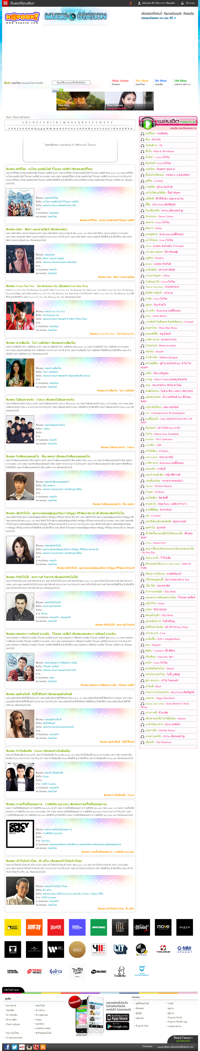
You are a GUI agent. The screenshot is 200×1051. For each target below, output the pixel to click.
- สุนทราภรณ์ (165, 521)
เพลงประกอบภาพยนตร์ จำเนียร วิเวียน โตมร (65, 319)
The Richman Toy (51, 315)
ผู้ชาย (171, 1013)
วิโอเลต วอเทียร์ (51, 666)
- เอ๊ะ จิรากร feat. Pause (166, 627)
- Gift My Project (160, 730)
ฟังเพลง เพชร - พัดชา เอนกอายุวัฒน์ (116, 277)
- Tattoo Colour (159, 216)
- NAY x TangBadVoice (162, 638)
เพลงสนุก (54, 212)
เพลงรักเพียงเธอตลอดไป (57, 481)
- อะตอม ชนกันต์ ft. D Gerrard (164, 246)
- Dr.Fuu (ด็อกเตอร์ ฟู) (164, 210)
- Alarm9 (154, 351)
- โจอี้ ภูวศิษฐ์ (162, 674)
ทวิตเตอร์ (90, 993)
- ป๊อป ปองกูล (155, 609)
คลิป (12, 993)
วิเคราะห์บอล (13, 1024)
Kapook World (175, 1017)
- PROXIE (153, 139)
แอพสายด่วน (174, 1026)
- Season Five (155, 542)
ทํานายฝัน (11, 1019)
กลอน (129, 993)
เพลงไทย (62, 108)
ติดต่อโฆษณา (183, 1039)
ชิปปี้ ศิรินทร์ (49, 723)
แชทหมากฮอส (148, 993)
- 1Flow (157, 275)
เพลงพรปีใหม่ (51, 198)
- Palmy (153, 228)
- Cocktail (154, 180)
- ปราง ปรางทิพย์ (160, 269)
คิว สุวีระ (47, 890)
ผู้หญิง (139, 1013)
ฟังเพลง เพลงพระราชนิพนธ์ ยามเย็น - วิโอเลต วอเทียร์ (107, 685)
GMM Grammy (48, 784)
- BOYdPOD (158, 509)
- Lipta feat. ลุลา (159, 656)
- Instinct (165, 718)
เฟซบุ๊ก (70, 993)
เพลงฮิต (10, 1010)
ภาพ (31, 993)
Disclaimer (148, 1046)
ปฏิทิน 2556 (51, 993)
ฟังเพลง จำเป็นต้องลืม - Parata (119, 795)
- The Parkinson (158, 742)
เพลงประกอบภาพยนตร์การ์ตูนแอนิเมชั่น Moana (66, 375)
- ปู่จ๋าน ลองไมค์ (159, 186)
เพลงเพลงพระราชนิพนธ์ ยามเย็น (61, 662)
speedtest (40, 1023)
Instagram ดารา (109, 993)
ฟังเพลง (140, 1008)
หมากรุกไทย (168, 993)
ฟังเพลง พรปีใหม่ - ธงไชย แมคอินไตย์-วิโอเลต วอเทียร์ (107, 220)
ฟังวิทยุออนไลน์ (43, 1033)
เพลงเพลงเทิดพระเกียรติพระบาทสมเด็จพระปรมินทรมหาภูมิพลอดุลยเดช (85, 844)
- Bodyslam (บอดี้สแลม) (164, 234)
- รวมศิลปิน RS (163, 573)
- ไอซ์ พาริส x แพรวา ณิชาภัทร (169, 391)
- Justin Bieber (156, 315)
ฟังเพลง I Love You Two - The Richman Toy (112, 333)
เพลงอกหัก (65, 617)
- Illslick (159, 668)
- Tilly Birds (160, 591)
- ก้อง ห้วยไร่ (155, 304)
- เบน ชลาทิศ (157, 585)
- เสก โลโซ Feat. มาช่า (162, 427)
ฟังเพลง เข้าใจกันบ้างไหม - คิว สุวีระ (116, 908)
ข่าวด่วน (40, 1010)
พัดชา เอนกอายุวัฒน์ (53, 258)
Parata (46, 776)
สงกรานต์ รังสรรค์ (52, 606)
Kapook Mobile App (177, 1021)
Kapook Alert (142, 1025)
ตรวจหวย (11, 1005)
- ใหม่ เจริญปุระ (157, 373)
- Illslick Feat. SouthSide (162, 433)
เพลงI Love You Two (55, 311)
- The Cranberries (158, 439)
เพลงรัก (53, 269)
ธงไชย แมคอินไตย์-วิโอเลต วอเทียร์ (61, 201)
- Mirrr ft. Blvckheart (159, 151)
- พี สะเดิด (156, 712)
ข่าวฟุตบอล (42, 1015)
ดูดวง (171, 1008)
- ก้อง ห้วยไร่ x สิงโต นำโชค (163, 385)
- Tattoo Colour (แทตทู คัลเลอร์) (166, 379)
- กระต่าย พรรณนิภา (164, 480)
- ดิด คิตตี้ (156, 497)
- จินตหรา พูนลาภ (160, 169)
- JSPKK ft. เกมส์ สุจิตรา (167, 174)
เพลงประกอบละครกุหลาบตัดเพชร (60, 262)
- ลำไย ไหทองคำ (162, 680)
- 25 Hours (156, 451)
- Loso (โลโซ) (157, 157)
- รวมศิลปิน (156, 133)
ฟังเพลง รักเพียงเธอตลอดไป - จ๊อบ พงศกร (113, 504)
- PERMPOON (162, 286)
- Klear (153, 686)
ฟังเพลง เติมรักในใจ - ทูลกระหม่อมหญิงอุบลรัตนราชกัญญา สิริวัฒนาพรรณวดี (95, 568)
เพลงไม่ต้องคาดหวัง (55, 425)
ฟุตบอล (140, 1018)
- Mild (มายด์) (159, 457)
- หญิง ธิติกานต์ (162, 474)
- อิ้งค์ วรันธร (162, 192)
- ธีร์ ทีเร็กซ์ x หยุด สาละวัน (164, 198)
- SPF (153, 445)
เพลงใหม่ (40, 1005)
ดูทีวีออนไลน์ (142, 1003)
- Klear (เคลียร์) (162, 724)
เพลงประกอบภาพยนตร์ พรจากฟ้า (60, 205)
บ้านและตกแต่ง (14, 1037)
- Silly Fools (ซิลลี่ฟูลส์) (160, 204)
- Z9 (153, 145)
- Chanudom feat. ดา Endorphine (165, 413)
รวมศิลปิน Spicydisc (53, 833)
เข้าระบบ (190, 3)
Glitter (187, 993)
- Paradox (154, 257)
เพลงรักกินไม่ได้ (53, 602)
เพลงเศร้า (54, 617)
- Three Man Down (161, 327)
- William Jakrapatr (161, 357)
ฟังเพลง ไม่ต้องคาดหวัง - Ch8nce (117, 447)
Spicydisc (45, 840)
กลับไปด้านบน (11, 990)
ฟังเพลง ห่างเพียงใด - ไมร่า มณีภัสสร (115, 390)
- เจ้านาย (159, 292)
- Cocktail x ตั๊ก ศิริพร (160, 650)
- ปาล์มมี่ (155, 468)
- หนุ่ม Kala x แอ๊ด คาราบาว (166, 503)
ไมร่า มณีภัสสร (50, 372)
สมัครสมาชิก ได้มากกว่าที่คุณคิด (158, 3)
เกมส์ (170, 1003)
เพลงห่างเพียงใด (53, 368)
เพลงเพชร (50, 254)
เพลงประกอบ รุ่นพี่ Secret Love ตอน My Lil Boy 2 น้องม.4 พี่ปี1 (73, 893)
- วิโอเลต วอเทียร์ (170, 597)
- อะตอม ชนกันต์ (158, 263)
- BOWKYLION (161, 339)
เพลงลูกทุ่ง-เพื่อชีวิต (116, 108)
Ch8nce (46, 428)
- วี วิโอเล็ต (158, 557)
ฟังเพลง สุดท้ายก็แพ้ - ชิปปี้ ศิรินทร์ (117, 741)
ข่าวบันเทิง (11, 1015)
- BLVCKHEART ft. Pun (167, 579)
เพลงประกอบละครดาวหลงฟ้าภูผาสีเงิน (62, 489)
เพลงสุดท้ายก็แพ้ (53, 719)
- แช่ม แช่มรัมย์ (162, 407)
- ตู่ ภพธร (155, 527)
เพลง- (52, 677)
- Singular (153, 644)
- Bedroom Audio (160, 345)
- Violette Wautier (158, 486)
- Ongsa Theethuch (160, 698)
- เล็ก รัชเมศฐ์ (161, 251)
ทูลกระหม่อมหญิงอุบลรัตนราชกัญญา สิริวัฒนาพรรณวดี (70, 549)
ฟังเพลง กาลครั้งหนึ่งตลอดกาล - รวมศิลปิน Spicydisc (108, 852)
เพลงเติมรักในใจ (53, 545)
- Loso (155, 633)
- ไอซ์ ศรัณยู (160, 621)
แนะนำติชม (163, 1047)
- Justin (154, 603)
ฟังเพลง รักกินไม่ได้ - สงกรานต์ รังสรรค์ (114, 624)
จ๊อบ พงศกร (49, 485)
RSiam (44, 613)
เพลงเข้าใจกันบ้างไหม (56, 886)
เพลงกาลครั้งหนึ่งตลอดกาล (58, 829)
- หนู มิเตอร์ (158, 333)
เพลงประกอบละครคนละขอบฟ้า (58, 727)
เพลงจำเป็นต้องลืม (54, 772)
